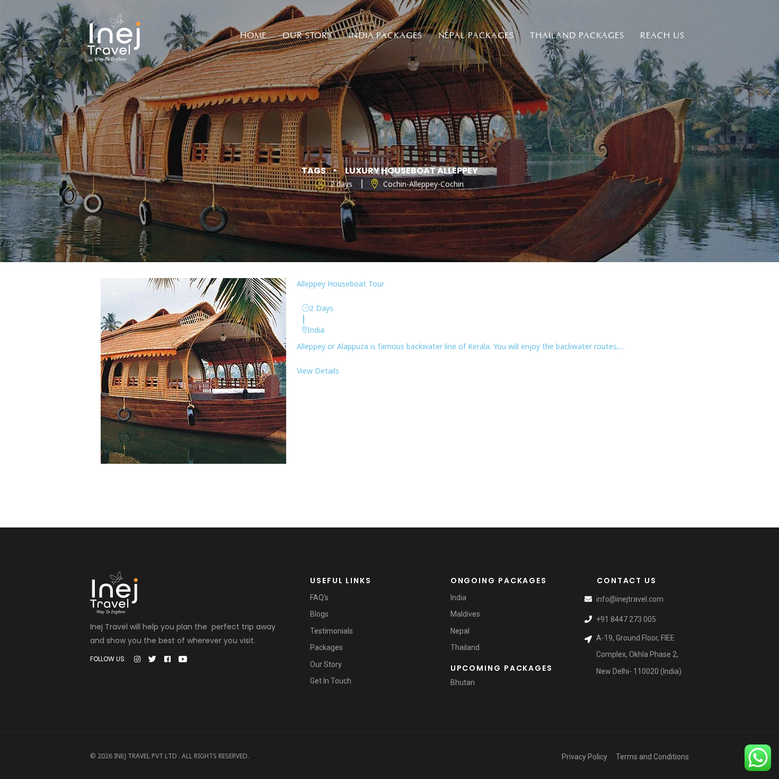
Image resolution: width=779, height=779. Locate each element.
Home (253, 35)
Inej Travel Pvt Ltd (145, 755)
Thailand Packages (577, 35)
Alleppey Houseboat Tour (340, 284)
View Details (318, 371)
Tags (314, 171)
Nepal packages (476, 35)
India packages (385, 35)
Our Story (307, 35)
